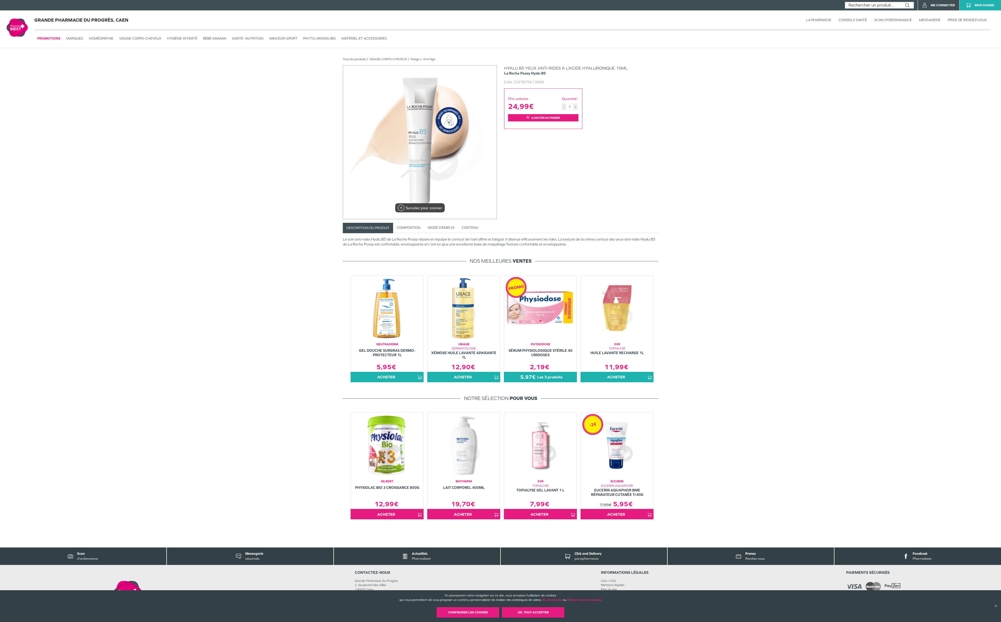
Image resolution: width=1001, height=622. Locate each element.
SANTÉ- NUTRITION (248, 38)
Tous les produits (354, 59)
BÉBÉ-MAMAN (214, 38)
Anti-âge (429, 59)
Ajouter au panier (545, 117)
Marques (74, 38)
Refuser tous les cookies (584, 600)
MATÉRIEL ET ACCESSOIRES (364, 38)
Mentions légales (612, 585)
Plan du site (609, 589)
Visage (415, 59)
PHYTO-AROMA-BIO (319, 38)
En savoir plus (552, 600)
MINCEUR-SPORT (283, 38)
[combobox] (873, 5)
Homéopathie (101, 38)
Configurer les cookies (468, 612)
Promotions (48, 38)
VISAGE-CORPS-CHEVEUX (140, 38)
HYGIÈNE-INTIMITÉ (182, 38)
